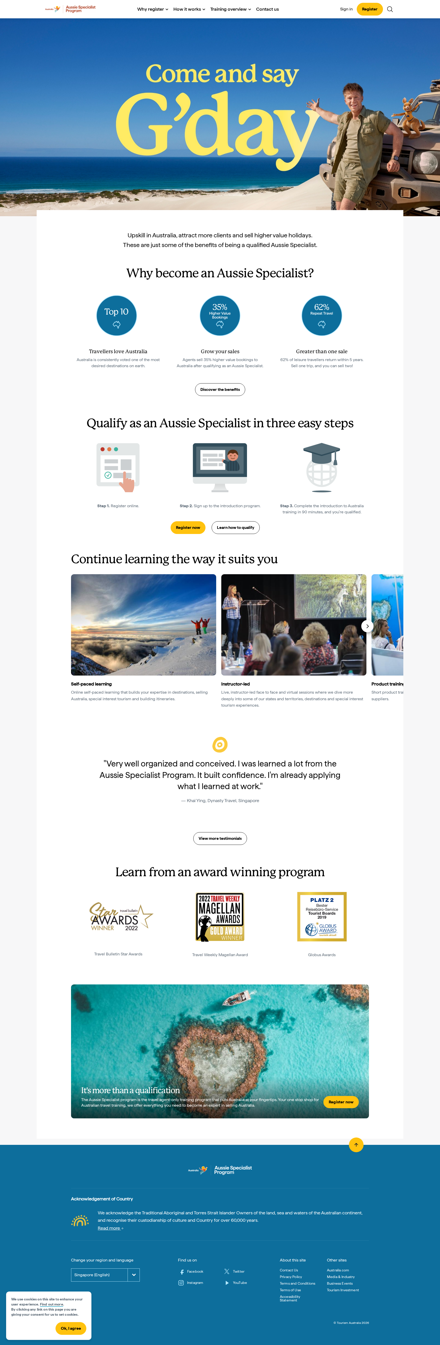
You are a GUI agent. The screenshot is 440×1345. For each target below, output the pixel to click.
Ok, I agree (71, 1328)
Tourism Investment (343, 1290)
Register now (341, 1102)
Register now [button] (188, 527)
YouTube (240, 1282)
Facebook (195, 1271)
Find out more (51, 1304)
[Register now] (220, 1051)
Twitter (238, 1271)
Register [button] (370, 9)
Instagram (195, 1282)
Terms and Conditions (297, 1283)
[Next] (367, 626)
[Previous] (73, 626)
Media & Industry (341, 1277)
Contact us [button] (267, 9)
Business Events (340, 1283)
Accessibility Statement (290, 1298)
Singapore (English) (91, 1274)
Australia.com (338, 1270)
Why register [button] (150, 9)
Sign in (346, 9)
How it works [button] (187, 9)
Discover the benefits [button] (220, 389)
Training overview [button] (228, 9)
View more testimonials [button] (220, 838)
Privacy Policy (291, 1277)
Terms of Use (290, 1290)
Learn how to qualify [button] (235, 527)
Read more (109, 1228)
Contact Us (289, 1270)
